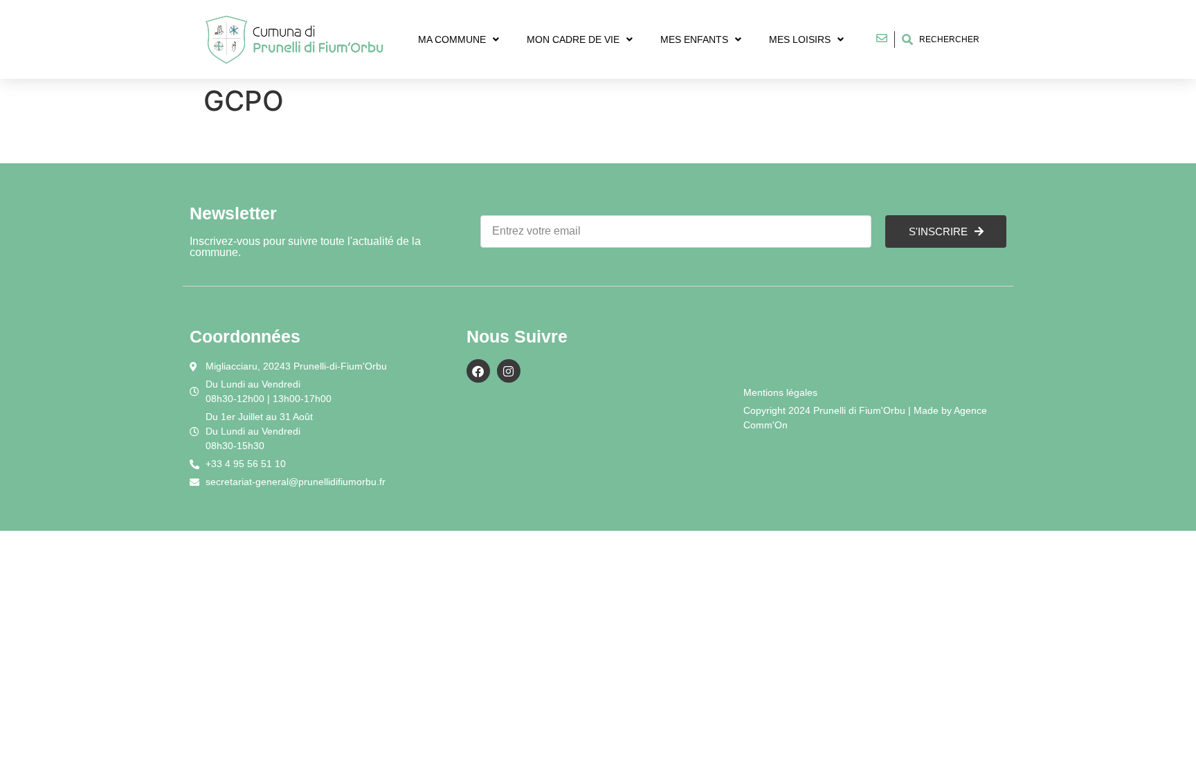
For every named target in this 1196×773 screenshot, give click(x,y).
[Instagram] (508, 371)
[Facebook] (478, 371)
